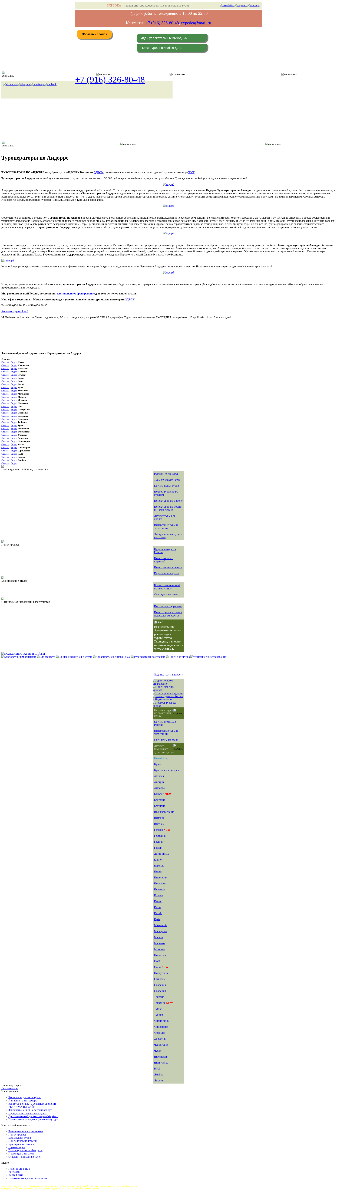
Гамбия (162, 829)
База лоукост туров (19, 1137)
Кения (157, 901)
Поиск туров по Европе (168, 500)
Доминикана (161, 853)
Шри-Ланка (161, 1062)
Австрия (159, 781)
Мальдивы (160, 931)
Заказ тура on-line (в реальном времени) (32, 1103)
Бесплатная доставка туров (24, 1097)
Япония (158, 1080)
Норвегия (160, 955)
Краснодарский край (166, 770)
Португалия (161, 973)
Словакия (160, 984)
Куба (157, 919)
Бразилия (159, 805)
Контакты (14, 1171)
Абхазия (159, 776)
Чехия (157, 1050)
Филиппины (161, 1020)
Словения (160, 990)
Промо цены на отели (21, 1153)
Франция (159, 1032)
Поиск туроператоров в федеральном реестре (168, 614)
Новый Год (160, 758)
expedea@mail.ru (196, 23)
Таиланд (159, 996)
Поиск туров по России (22, 1140)
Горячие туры (16, 1147)
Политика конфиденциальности (27, 1178)
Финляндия (161, 1026)
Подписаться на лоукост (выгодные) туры (33, 1119)
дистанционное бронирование (76, 293)
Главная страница (19, 1168)
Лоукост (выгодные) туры (40, 144)
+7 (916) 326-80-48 (162, 23)
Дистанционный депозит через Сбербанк (33, 1116)
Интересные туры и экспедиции (166, 526)
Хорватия (160, 1038)
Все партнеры (9, 1088)
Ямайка (158, 1074)
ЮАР (157, 1068)
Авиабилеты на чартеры (23, 1100)
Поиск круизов (17, 1134)
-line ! (14, 311)
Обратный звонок (94, 34)
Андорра (159, 787)
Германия (160, 835)
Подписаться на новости (168, 674)
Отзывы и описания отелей (24, 1156)
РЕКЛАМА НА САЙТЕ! (23, 1106)
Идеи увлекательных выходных (164, 38)
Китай (158, 913)
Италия (158, 895)
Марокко (159, 943)
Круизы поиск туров (166, 485)
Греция (158, 841)
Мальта (158, 937)
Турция (158, 1014)
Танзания (163, 1002)
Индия (158, 871)
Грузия (158, 847)
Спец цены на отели (166, 594)
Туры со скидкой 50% (167, 479)
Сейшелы (160, 978)
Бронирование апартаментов (25, 1131)
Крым (157, 764)
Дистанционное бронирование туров (31, 74)
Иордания (160, 883)
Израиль (159, 865)
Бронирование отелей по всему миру (167, 587)
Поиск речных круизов (168, 567)
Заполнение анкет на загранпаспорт (30, 1109)
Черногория (161, 1044)
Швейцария (161, 1056)
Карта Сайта (15, 1174)
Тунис (157, 1008)
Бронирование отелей (21, 1144)
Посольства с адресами (168, 606)
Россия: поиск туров (166, 473)
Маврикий (160, 925)
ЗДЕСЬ (129, 299)
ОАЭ (157, 961)
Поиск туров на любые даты (161, 48)
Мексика (159, 949)
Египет (158, 859)
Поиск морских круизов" (163, 560)
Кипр (157, 907)
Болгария (159, 799)
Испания (159, 889)
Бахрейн (163, 793)
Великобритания (164, 811)
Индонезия (160, 877)
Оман (161, 967)
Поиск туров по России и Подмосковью (168, 508)
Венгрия (159, 817)
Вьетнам (159, 823)
